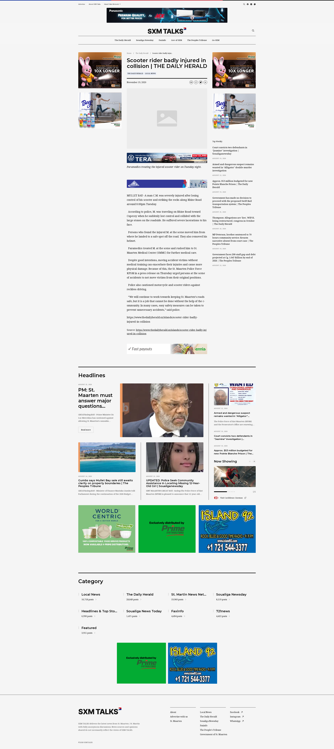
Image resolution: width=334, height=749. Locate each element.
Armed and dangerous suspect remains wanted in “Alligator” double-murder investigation (233, 167)
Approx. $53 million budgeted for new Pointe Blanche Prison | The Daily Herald (232, 184)
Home (129, 53)
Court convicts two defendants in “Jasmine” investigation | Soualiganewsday (229, 150)
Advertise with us (179, 716)
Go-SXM (215, 40)
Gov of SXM (176, 40)
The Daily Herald (123, 40)
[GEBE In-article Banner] (167, 184)
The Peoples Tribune (197, 40)
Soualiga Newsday (145, 40)
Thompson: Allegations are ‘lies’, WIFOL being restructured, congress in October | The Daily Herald (233, 220)
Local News (150, 73)
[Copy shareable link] (191, 82)
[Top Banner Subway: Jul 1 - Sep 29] (167, 15)
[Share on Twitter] (200, 82)
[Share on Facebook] (196, 82)
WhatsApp (235, 721)
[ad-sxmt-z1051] (100, 110)
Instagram (235, 716)
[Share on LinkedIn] (205, 82)
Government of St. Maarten (213, 734)
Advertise (81, 4)
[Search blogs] (244, 4)
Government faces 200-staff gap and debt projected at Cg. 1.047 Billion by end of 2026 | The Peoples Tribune (233, 257)
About (173, 712)
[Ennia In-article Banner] (167, 349)
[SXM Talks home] (167, 30)
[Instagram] (251, 4)
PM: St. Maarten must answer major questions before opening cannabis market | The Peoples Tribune (95, 398)
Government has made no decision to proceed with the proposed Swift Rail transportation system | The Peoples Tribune (232, 202)
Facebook (234, 712)
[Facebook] (248, 4)
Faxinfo (162, 40)
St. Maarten (176, 721)
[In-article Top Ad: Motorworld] (167, 158)
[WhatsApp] (255, 4)
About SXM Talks (94, 4)
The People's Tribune (210, 729)
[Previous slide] (250, 461)
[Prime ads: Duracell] (106, 529)
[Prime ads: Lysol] (100, 70)
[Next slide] (254, 461)
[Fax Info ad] (227, 529)
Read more (87, 429)
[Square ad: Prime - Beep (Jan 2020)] (166, 529)
